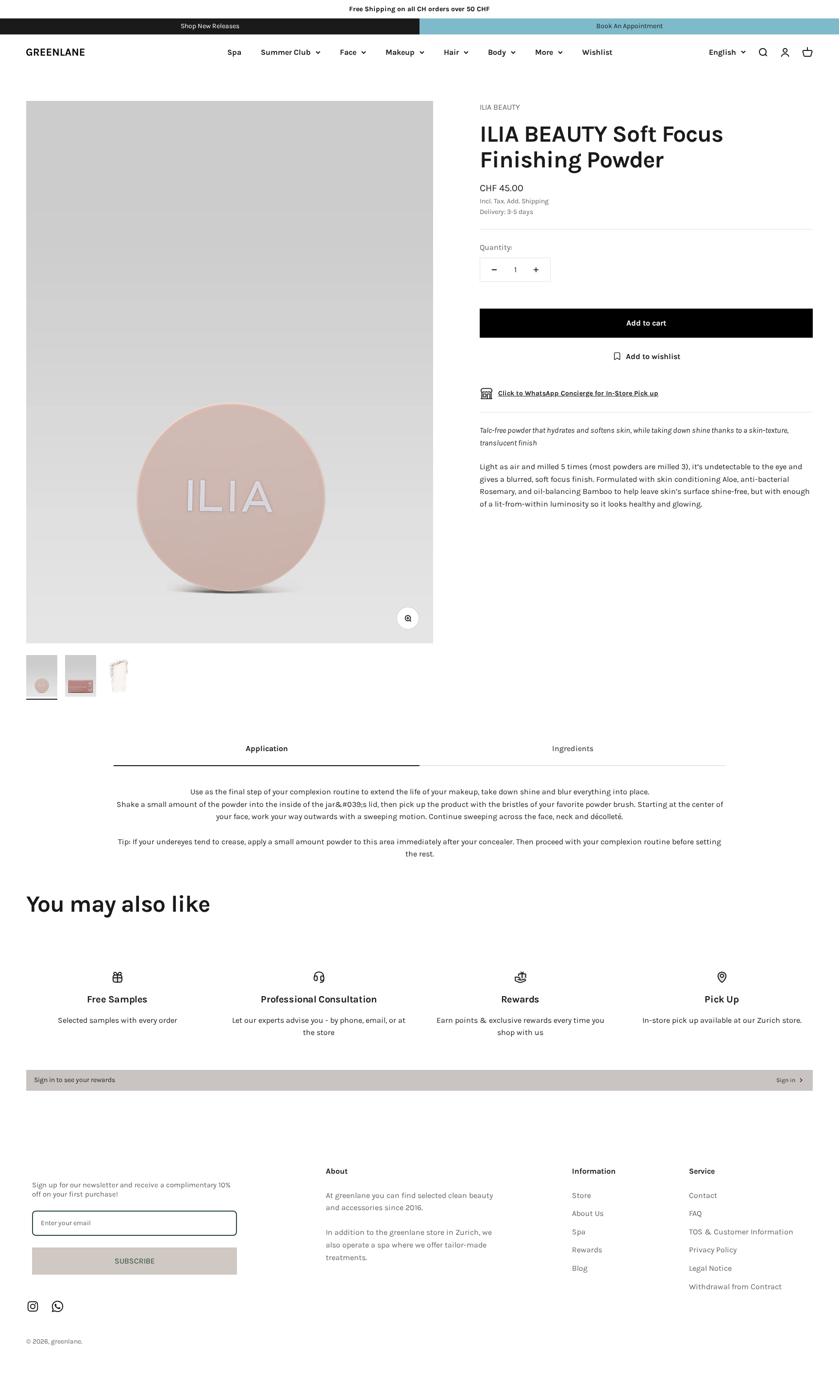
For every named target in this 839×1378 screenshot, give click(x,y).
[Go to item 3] (119, 677)
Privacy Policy (713, 1249)
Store (581, 1195)
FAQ (695, 1213)
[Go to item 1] (41, 677)
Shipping (535, 201)
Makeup (400, 52)
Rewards (587, 1249)
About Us (588, 1213)
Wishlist (597, 52)
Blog (579, 1268)
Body (497, 52)
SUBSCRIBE (135, 1260)
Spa (234, 52)
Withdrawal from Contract (735, 1286)
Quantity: (496, 247)
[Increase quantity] (536, 269)
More (544, 52)
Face (348, 52)
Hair (451, 52)
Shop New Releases (210, 26)
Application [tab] (267, 748)
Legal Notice (710, 1268)
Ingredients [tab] (572, 748)
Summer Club (286, 52)
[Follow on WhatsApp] (57, 1306)
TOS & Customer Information (741, 1231)
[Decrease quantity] (494, 269)
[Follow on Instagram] (32, 1306)
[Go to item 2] (80, 677)
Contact (703, 1195)
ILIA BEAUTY (500, 107)
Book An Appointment (629, 26)
